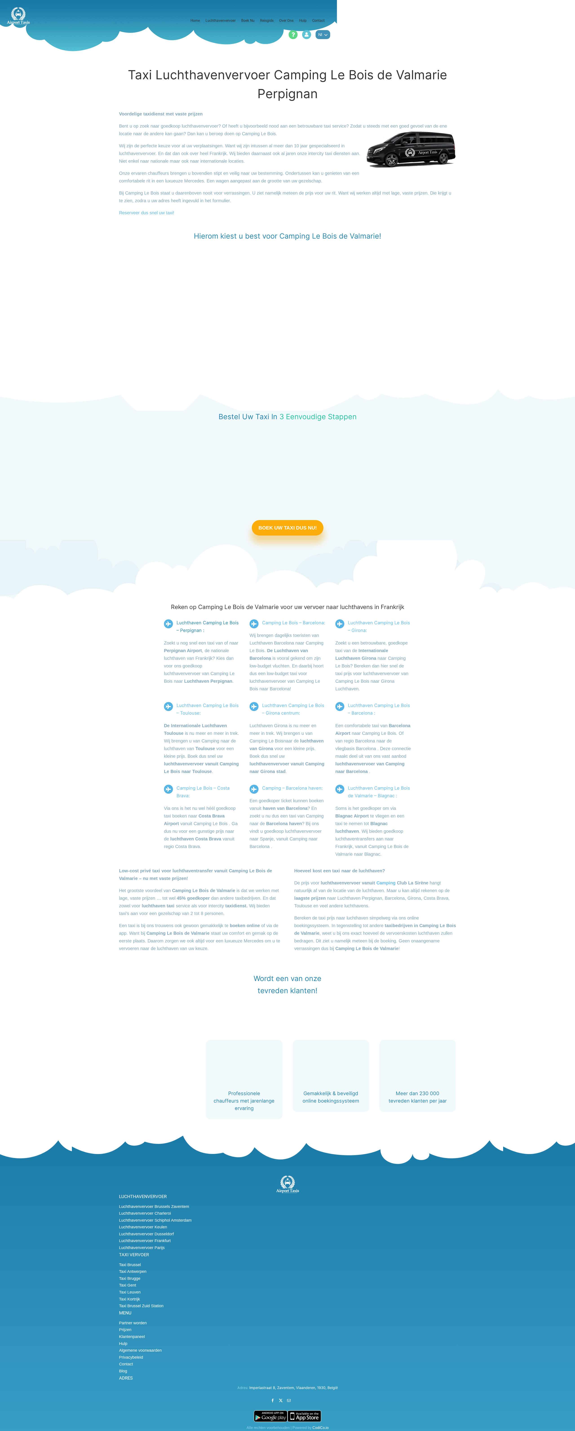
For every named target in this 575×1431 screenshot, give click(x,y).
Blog (123, 1371)
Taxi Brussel (130, 1265)
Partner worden (133, 1323)
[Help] (293, 34)
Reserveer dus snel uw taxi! (146, 212)
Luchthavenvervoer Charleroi (145, 1213)
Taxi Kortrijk (129, 1299)
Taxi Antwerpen (132, 1271)
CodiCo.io (320, 1428)
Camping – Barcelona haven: (292, 788)
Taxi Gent (127, 1285)
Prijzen (125, 1329)
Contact (126, 1364)
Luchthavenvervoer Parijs (142, 1247)
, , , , (293, 1387)
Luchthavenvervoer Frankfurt (145, 1240)
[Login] (306, 34)
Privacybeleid (131, 1357)
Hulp (123, 1343)
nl (320, 34)
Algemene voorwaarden (140, 1350)
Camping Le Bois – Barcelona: (293, 622)
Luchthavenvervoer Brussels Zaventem (154, 1206)
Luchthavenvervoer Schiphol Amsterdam (155, 1220)
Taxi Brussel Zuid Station (141, 1306)
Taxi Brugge (129, 1278)
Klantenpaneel (132, 1336)
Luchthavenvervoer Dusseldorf (146, 1234)
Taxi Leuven (130, 1292)
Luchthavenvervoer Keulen (143, 1227)
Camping (386, 882)
